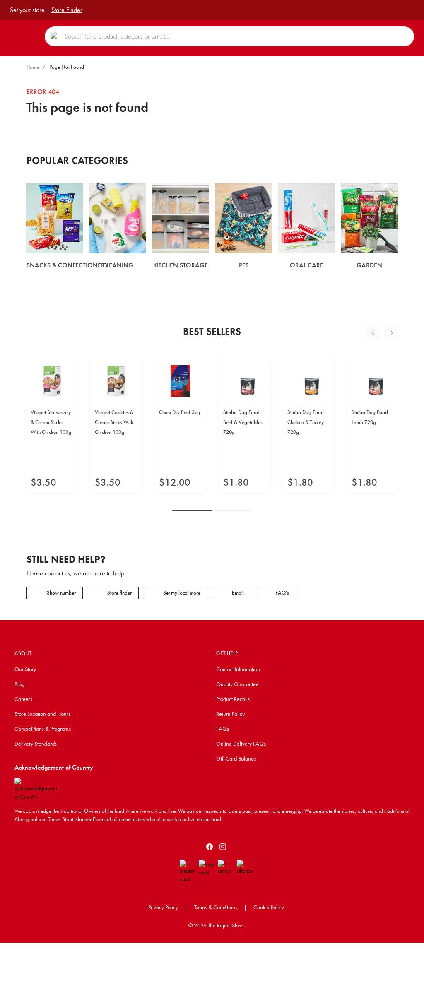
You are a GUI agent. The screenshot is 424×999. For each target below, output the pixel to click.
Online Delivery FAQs (241, 743)
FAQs (222, 728)
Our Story (25, 669)
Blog (19, 684)
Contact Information (238, 669)
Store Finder (66, 9)
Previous (373, 332)
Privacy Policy (163, 907)
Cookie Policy (268, 907)
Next (391, 332)
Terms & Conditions (215, 907)
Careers (23, 699)
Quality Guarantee (237, 684)
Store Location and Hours (42, 713)
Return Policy (230, 713)
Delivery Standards (35, 743)
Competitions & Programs (42, 728)
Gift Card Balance (236, 758)
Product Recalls (233, 699)
